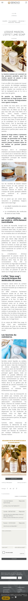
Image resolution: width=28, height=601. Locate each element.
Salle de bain (21, 21)
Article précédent (7, 482)
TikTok (19, 592)
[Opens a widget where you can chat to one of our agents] (6, 598)
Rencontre (17, 22)
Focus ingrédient (13, 21)
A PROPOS (14, 15)
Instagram (20, 590)
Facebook (20, 589)
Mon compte (5, 590)
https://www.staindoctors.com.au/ (13, 517)
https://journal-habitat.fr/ (12, 506)
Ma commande (6, 592)
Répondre (22, 501)
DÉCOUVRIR (14, 478)
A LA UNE (14, 13)
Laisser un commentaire (20, 496)
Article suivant (21, 482)
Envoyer (14, 558)
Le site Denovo (6, 589)
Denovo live (11, 22)
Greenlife (4, 21)
